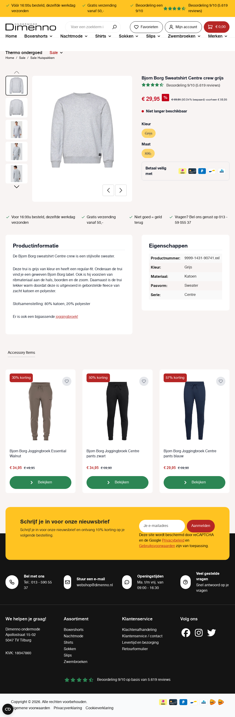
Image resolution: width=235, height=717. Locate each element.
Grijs (150, 133)
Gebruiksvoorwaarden (157, 546)
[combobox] (87, 27)
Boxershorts (74, 630)
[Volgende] (121, 190)
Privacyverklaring (68, 708)
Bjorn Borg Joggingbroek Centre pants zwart (113, 454)
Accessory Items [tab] (21, 353)
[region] (69, 139)
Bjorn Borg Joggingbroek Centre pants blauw (190, 454)
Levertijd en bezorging (140, 643)
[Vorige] (108, 190)
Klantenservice (137, 618)
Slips (68, 655)
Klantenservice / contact (142, 636)
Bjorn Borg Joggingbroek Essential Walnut (38, 454)
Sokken (70, 649)
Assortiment (76, 618)
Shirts (68, 643)
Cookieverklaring (99, 708)
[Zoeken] (115, 27)
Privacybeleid (173, 540)
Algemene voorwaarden (30, 708)
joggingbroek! (67, 317)
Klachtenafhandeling (139, 630)
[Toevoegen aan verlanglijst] (66, 381)
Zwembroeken (75, 662)
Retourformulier (135, 649)
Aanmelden (200, 526)
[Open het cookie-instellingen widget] (7, 709)
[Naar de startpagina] (31, 27)
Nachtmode (73, 636)
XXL (150, 154)
